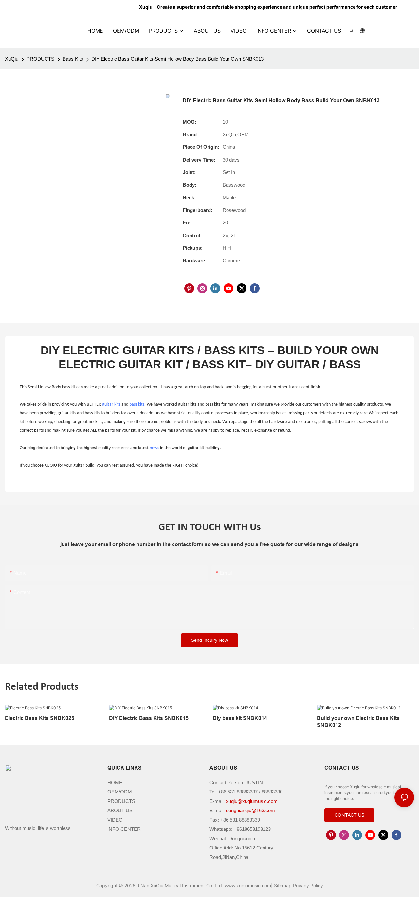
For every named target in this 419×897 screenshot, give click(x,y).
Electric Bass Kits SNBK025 (39, 718)
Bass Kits (73, 59)
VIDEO (115, 820)
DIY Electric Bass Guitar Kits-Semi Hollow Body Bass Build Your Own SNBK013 (177, 59)
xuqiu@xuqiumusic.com (252, 801)
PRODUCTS (40, 59)
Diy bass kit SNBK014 (240, 718)
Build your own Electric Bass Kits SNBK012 (358, 721)
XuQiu (11, 59)
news (154, 448)
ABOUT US (120, 810)
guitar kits (111, 404)
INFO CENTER (124, 829)
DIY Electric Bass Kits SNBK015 (149, 718)
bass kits (136, 404)
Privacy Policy (308, 885)
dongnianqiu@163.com (250, 810)
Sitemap (283, 885)
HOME (114, 782)
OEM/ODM (119, 791)
